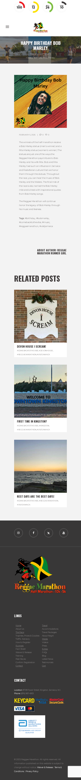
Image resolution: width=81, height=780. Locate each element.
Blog (44, 656)
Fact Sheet (20, 649)
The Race (20, 632)
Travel (44, 625)
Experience (43, 53)
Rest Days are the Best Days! (35, 496)
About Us (20, 629)
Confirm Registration (25, 662)
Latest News (47, 659)
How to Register (23, 642)
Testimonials (47, 662)
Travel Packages (49, 632)
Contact (19, 666)
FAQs (44, 652)
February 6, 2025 (27, 135)
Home (33, 53)
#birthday (30, 218)
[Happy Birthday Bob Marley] (40, 101)
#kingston (44, 426)
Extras (45, 649)
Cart (44, 666)
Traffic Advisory (23, 639)
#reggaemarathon (28, 226)
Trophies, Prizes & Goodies (27, 636)
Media (45, 639)
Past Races (21, 659)
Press (44, 646)
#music (46, 222)
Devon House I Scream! (31, 346)
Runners (20, 646)
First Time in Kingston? (32, 421)
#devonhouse (46, 351)
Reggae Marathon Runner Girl (51, 251)
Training (19, 656)
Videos (45, 642)
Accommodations (50, 629)
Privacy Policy (32, 771)
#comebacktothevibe (30, 222)
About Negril (47, 636)
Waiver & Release (23, 652)
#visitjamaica (46, 226)
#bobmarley (42, 218)
